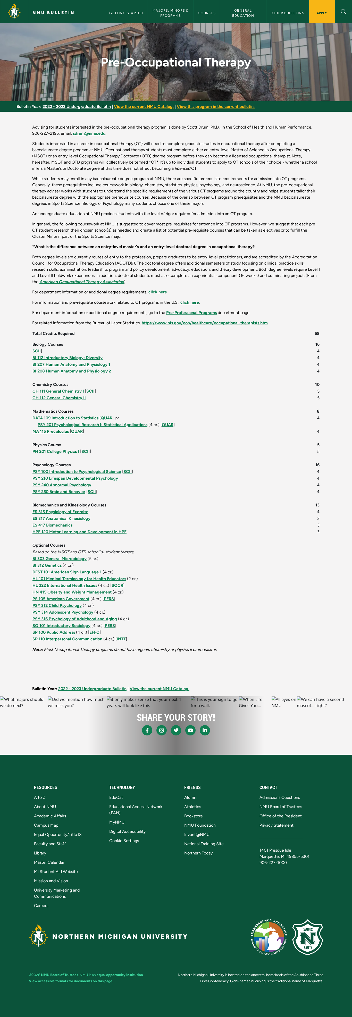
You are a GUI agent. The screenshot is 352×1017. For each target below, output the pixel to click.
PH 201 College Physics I (55, 451)
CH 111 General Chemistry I (58, 391)
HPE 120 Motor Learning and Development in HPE (79, 531)
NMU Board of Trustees (280, 806)
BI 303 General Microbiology (59, 558)
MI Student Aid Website (56, 871)
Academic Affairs (50, 815)
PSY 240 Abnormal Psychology (61, 484)
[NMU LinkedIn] (205, 730)
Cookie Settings (124, 840)
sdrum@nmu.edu (89, 133)
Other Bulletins (287, 13)
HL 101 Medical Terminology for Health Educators (79, 578)
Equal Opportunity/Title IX (58, 834)
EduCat (116, 797)
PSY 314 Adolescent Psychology (62, 612)
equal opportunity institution (120, 975)
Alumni (190, 797)
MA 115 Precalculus (50, 431)
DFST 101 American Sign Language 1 (67, 572)
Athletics (192, 806)
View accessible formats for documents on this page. (71, 981)
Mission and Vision (51, 880)
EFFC (94, 632)
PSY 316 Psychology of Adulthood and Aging (74, 618)
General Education (243, 13)
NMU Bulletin (53, 12)
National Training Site (204, 843)
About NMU (45, 806)
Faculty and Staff (50, 843)
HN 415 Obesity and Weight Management (72, 592)
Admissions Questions (279, 797)
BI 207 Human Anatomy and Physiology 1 (71, 364)
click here (157, 292)
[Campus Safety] (307, 937)
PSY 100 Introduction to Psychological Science (76, 471)
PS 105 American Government (60, 598)
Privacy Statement (276, 825)
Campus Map (46, 825)
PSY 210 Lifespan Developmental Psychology (75, 478)
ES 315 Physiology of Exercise (60, 511)
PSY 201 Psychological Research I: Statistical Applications (92, 424)
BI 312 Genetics (47, 565)
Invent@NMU (196, 834)
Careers (41, 905)
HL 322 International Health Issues (64, 585)
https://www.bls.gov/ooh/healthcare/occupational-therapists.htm (205, 322)
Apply (322, 13)
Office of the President (280, 815)
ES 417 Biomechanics (52, 525)
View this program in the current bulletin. (216, 106)
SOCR (117, 585)
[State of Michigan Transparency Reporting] (269, 937)
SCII (36, 351)
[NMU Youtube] (190, 730)
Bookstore (193, 815)
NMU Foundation (200, 825)
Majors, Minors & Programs (171, 13)
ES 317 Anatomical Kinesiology (61, 518)
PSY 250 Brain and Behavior (58, 491)
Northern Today (198, 853)
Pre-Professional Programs (191, 312)
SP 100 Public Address (53, 632)
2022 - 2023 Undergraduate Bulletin (77, 106)
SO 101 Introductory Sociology (61, 625)
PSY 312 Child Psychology (57, 605)
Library (40, 853)
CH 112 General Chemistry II (59, 397)
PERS (109, 598)
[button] (344, 11)
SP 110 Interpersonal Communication (67, 639)
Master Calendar (49, 862)
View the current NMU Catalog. (144, 106)
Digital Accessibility (127, 831)
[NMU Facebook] (147, 730)
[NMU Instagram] (161, 730)
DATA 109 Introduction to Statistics (65, 418)
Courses (206, 13)
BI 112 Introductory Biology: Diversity (67, 357)
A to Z (39, 797)
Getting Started (126, 13)
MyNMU (116, 822)
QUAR (106, 418)
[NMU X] (176, 730)
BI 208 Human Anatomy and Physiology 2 (71, 371)
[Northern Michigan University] (14, 11)
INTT (121, 639)
